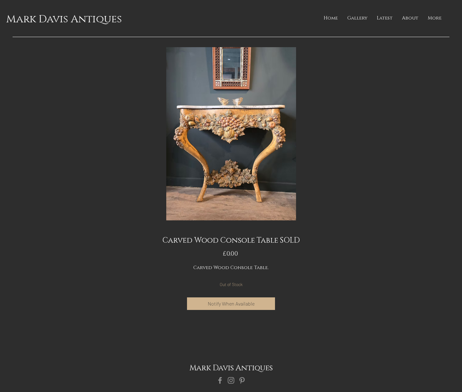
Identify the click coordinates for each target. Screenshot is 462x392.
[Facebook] (220, 380)
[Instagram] (231, 380)
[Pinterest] (242, 380)
